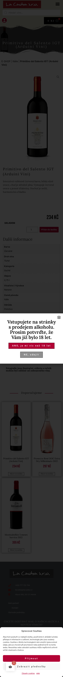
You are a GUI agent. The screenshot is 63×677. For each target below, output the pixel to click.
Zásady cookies (28, 673)
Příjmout (31, 658)
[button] (59, 317)
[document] (31, 338)
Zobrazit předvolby (31, 666)
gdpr (38, 673)
